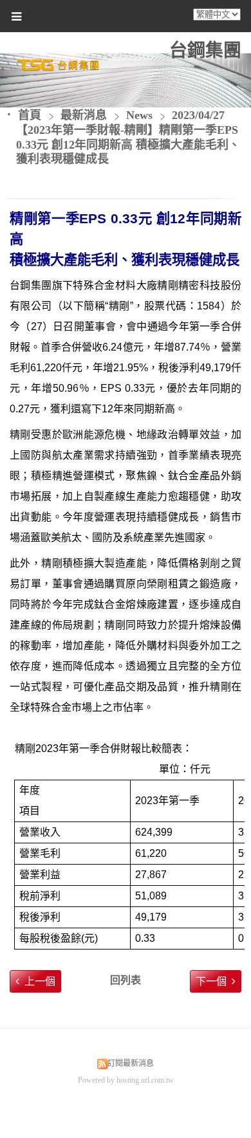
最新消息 (85, 115)
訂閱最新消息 (130, 1063)
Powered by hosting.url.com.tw (126, 1080)
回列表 (125, 980)
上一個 (39, 981)
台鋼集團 (205, 50)
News (139, 115)
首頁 (29, 115)
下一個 (211, 981)
